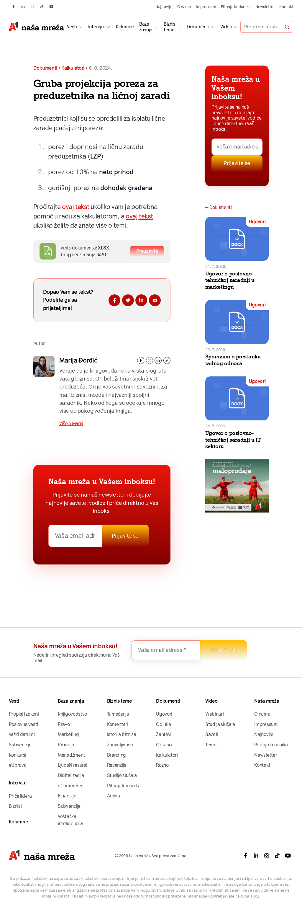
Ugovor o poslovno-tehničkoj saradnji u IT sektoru (233, 440)
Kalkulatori (72, 68)
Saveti (211, 734)
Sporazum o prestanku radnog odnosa (233, 360)
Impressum (206, 6)
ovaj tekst (75, 207)
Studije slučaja (122, 775)
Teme (210, 745)
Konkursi (18, 755)
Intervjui (96, 27)
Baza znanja (145, 26)
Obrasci (164, 745)
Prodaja (66, 745)
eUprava (18, 765)
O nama (184, 6)
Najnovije (164, 6)
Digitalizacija (71, 775)
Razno (162, 765)
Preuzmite (147, 251)
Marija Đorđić (78, 360)
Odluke (163, 724)
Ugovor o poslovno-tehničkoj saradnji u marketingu (230, 280)
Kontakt (286, 6)
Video (226, 27)
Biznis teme (169, 26)
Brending (116, 755)
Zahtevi (163, 734)
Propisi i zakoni (24, 714)
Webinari (214, 714)
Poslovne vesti (23, 724)
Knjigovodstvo (72, 714)
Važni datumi (22, 734)
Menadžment (71, 755)
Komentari (117, 724)
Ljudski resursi (72, 765)
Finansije (67, 796)
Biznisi (15, 806)
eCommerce (70, 786)
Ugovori (257, 221)
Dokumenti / (46, 68)
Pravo (64, 724)
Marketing (68, 734)
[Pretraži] (287, 27)
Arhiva (113, 796)
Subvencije (20, 745)
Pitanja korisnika (236, 6)
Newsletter (265, 6)
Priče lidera (20, 796)
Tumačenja (118, 714)
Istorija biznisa (121, 734)
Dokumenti (198, 27)
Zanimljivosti (120, 745)
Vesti (72, 27)
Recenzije (117, 765)
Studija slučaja (220, 724)
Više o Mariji (71, 423)
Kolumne (125, 27)
